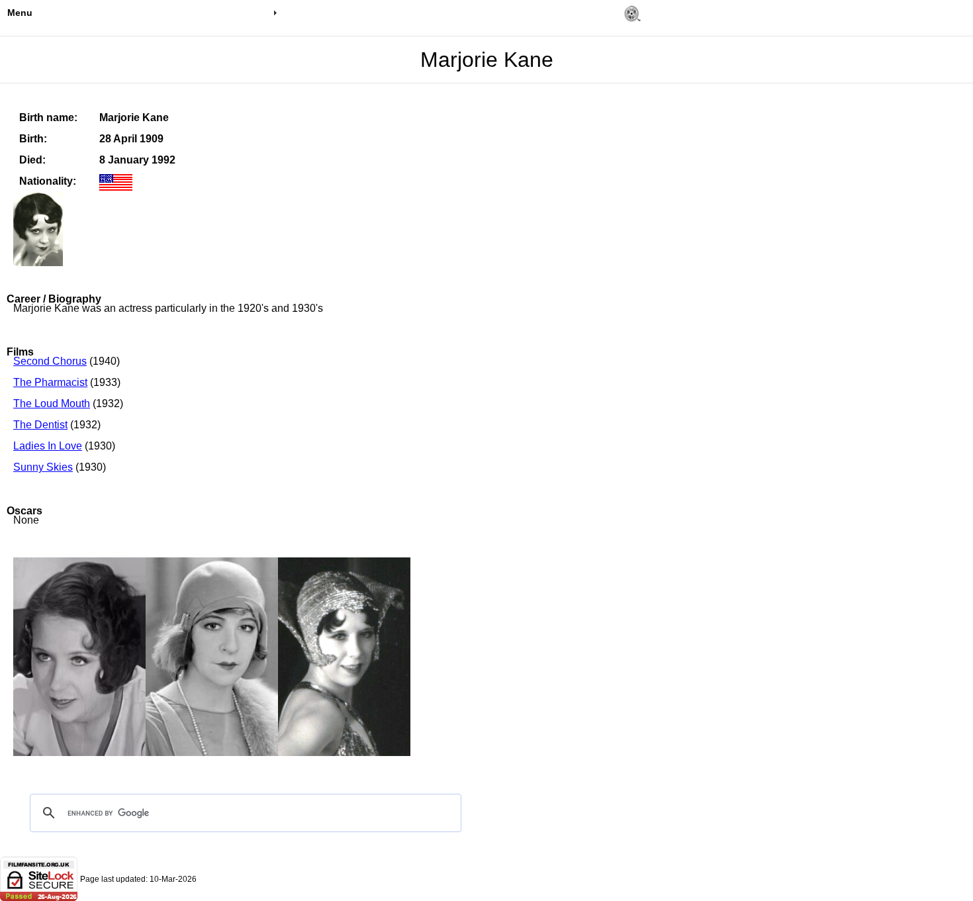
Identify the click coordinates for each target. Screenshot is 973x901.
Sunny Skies (43, 467)
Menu (19, 12)
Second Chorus (50, 361)
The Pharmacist (50, 382)
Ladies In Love (47, 445)
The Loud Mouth (51, 403)
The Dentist (40, 424)
